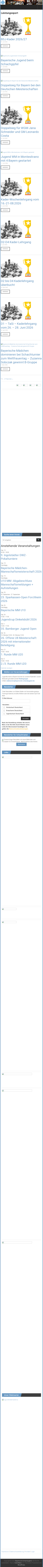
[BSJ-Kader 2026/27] (16, 35)
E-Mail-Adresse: (7, 698)
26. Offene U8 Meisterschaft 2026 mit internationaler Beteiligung (18, 641)
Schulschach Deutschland (14, 707)
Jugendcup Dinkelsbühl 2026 (19, 619)
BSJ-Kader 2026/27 (14, 39)
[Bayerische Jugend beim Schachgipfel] (13, 56)
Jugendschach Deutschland (15, 713)
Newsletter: (6, 704)
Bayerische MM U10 (13, 610)
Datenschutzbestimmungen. (18, 729)
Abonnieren (21, 744)
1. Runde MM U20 (12, 654)
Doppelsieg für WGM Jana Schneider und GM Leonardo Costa (20, 131)
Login (33, 1551)
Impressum (5, 1551)
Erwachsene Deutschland (14, 710)
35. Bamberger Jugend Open (18, 628)
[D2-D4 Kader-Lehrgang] (16, 237)
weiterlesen (5, 46)
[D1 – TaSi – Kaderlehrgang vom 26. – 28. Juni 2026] (16, 319)
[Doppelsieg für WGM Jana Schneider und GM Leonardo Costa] (16, 123)
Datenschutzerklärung (17, 1551)
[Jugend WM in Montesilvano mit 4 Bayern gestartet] (17, 152)
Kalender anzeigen (6, 668)
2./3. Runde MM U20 (13, 663)
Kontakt (27, 1551)
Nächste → (9, 379)
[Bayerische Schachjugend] (3, 7)
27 (5, 379)
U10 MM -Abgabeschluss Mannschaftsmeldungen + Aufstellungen (17, 584)
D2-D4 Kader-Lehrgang (16, 242)
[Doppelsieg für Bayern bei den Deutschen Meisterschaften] (19, 81)
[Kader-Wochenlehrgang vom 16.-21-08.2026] (16, 195)
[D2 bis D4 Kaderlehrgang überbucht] (16, 276)
